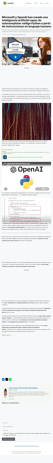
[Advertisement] (26, 11)
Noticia (41, 3)
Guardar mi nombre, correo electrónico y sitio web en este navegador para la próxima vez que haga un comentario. (26, 434)
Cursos (35, 3)
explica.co (8, 335)
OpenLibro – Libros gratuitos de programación (31, 453)
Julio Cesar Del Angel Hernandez (23, 388)
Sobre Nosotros (35, 446)
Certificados (28, 3)
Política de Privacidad (24, 446)
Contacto (16, 446)
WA (10, 379)
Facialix (11, 3)
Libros (47, 3)
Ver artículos (11, 398)
